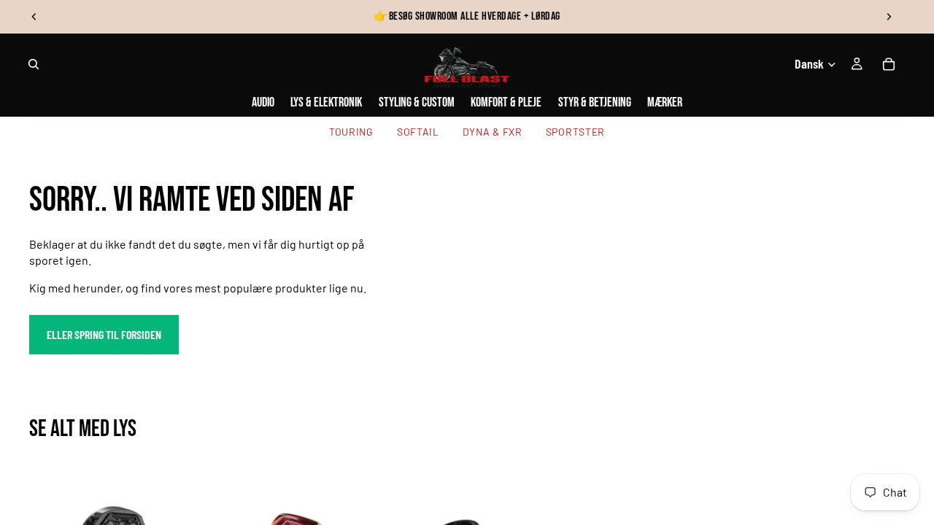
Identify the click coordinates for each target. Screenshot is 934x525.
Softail (418, 131)
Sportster (575, 131)
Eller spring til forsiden (104, 334)
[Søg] (34, 64)
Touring (351, 131)
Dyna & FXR (492, 131)
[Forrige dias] (34, 17)
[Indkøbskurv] (889, 64)
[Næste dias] (889, 17)
